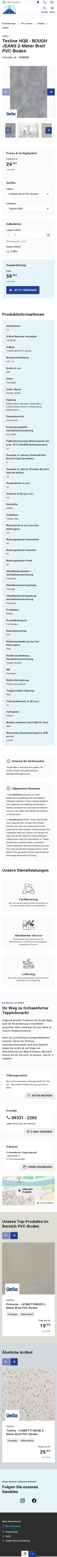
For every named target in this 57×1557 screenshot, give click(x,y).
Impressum (12, 1531)
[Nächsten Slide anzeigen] (51, 91)
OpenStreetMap (46, 1203)
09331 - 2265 (24, 1117)
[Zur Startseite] (9, 9)
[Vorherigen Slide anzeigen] (6, 91)
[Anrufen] (45, 2)
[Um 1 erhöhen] (48, 235)
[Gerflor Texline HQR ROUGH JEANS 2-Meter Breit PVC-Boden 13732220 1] (28, 92)
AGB (8, 1536)
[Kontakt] (52, 2)
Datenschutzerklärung (18, 1540)
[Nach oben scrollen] (32, 1554)
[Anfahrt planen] (38, 2)
